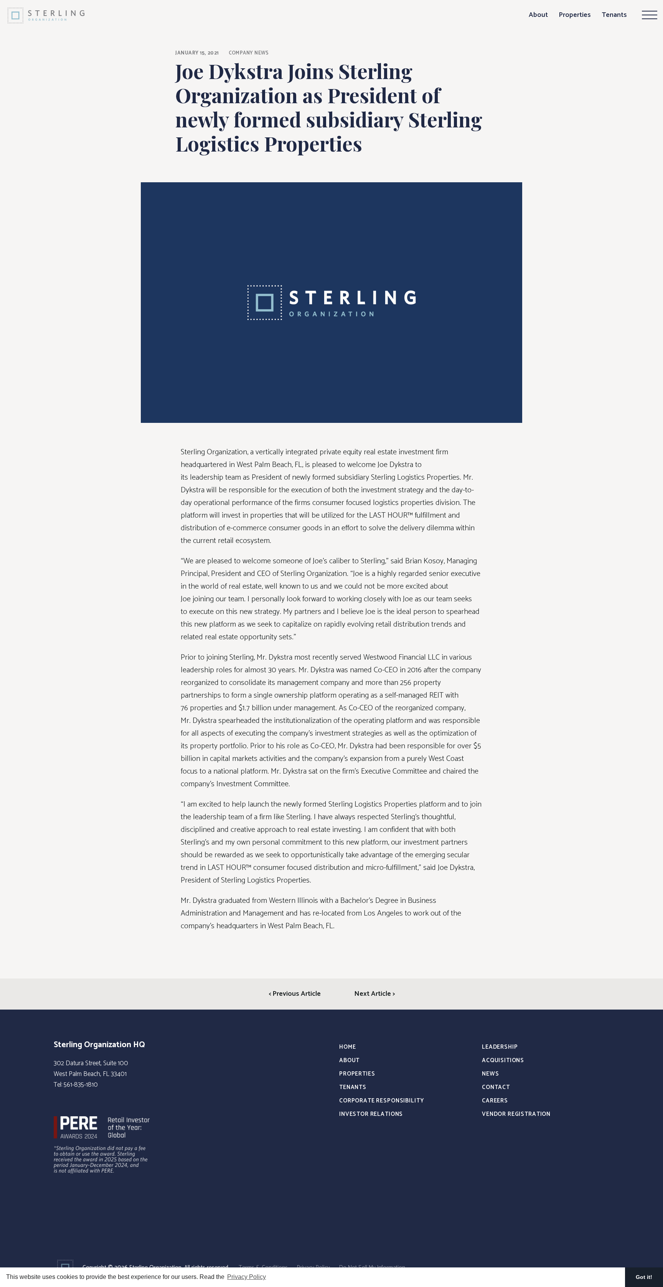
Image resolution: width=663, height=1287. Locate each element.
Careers (495, 1101)
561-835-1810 (81, 1084)
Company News (249, 53)
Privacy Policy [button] (246, 1277)
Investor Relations (371, 1114)
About (538, 15)
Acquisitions (503, 1060)
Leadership (500, 1047)
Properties (575, 15)
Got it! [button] (644, 1277)
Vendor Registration (516, 1114)
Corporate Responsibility (381, 1101)
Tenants (614, 15)
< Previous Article (295, 994)
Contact (496, 1087)
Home (347, 1047)
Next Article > (374, 994)
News (490, 1074)
